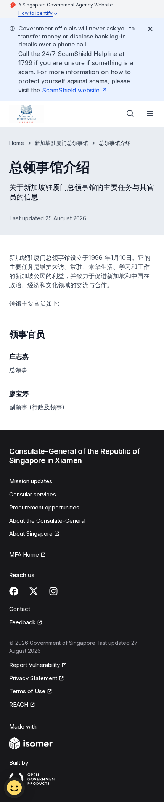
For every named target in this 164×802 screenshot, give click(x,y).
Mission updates (30, 481)
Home (16, 143)
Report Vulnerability (34, 665)
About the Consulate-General (47, 520)
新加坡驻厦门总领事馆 (61, 143)
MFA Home (27, 555)
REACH (22, 705)
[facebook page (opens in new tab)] (13, 591)
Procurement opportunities (44, 507)
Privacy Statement (33, 679)
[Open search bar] (130, 114)
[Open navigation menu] (150, 114)
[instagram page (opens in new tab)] (53, 591)
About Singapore (33, 534)
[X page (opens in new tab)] (33, 591)
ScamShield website (74, 90)
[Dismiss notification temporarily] (150, 29)
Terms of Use (30, 691)
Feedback (25, 623)
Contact (19, 609)
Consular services (32, 494)
